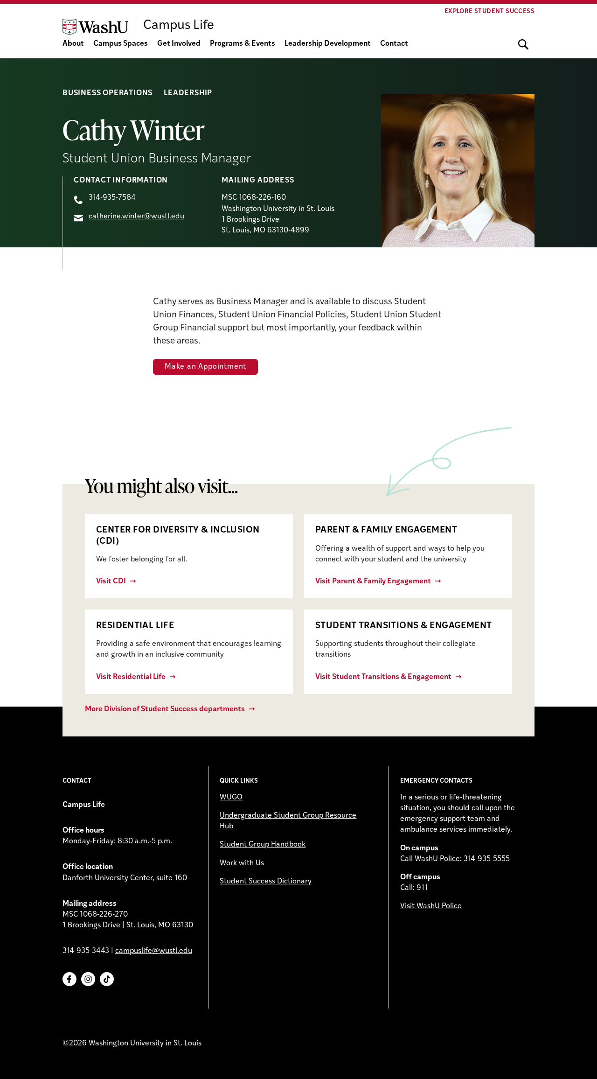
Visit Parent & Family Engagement (373, 581)
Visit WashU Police (431, 906)
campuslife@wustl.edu (153, 951)
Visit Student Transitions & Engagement (383, 677)
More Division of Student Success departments (165, 709)
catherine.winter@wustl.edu (136, 216)
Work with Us (242, 863)
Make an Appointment (205, 367)
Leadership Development (328, 44)
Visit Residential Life (131, 677)
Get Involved (179, 44)
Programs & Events (242, 44)
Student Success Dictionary (266, 881)
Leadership (188, 93)
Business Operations (107, 93)
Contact (394, 44)
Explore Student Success (489, 11)
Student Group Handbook (262, 844)
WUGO (231, 797)
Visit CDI (111, 581)
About (73, 44)
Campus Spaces (120, 44)
